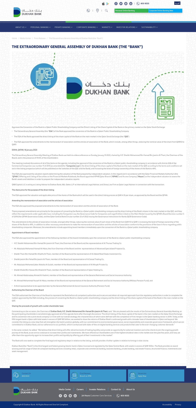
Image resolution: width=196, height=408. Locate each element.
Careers (80, 390)
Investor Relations (125, 27)
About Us (20, 27)
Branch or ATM (85, 376)
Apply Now (142, 376)
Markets (106, 27)
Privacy (178, 405)
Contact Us (116, 390)
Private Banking (63, 27)
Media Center (25, 38)
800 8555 (25, 376)
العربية (177, 3)
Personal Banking (40, 27)
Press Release (40, 38)
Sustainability (148, 27)
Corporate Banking (86, 27)
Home (14, 38)
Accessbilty (167, 405)
